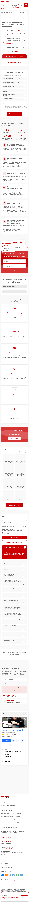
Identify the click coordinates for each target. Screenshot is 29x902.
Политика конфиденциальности (14, 886)
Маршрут (7, 740)
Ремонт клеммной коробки (8, 82)
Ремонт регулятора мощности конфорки (9, 90)
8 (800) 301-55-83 (6, 841)
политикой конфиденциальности (16, 270)
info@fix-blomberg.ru (7, 845)
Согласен (24, 896)
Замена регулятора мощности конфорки (9, 95)
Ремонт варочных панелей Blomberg (11, 813)
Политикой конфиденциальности (18, 684)
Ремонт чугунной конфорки (8, 86)
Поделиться (2, 875)
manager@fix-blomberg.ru (8, 849)
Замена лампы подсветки (8, 78)
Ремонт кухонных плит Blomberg (10, 820)
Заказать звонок (14, 438)
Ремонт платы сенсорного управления (8, 99)
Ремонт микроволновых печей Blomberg (12, 823)
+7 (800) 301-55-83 (16, 6)
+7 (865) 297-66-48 (16, 3)
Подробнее (14, 338)
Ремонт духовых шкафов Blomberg (10, 816)
